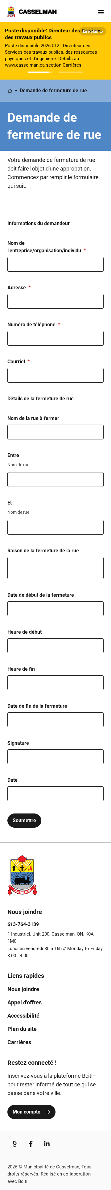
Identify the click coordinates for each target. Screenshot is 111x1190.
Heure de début (24, 632)
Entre (13, 455)
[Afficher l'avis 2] (71, 72)
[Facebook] (30, 1143)
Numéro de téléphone (31, 324)
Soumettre (24, 820)
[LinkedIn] (46, 1143)
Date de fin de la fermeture (37, 706)
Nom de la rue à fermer (33, 418)
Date (12, 780)
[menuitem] (23, 989)
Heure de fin (21, 669)
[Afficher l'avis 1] (40, 72)
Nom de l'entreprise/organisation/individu (44, 246)
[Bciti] (14, 1143)
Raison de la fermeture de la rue (43, 551)
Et (9, 503)
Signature (18, 743)
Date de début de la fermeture (40, 595)
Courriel (16, 361)
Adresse (16, 287)
